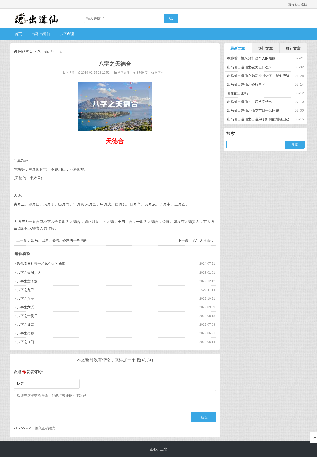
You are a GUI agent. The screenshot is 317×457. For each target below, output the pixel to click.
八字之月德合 (203, 240)
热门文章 (265, 48)
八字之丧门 (25, 342)
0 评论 (159, 72)
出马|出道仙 (41, 34)
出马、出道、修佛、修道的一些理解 (59, 240)
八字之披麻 (25, 325)
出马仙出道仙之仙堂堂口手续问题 (253, 110)
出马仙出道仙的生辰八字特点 (249, 102)
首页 (18, 34)
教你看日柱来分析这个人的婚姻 (41, 264)
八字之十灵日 (27, 316)
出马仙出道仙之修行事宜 (246, 84)
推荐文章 (293, 48)
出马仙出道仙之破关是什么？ (249, 67)
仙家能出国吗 (237, 93)
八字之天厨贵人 (29, 273)
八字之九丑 (25, 290)
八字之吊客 (25, 333)
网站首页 (25, 51)
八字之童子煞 (27, 281)
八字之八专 (25, 299)
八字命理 (67, 34)
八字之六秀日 (27, 307)
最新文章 (237, 48)
